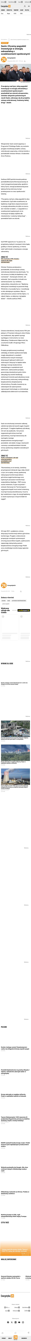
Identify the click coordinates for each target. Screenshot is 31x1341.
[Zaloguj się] (25, 6)
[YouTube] (19, 1322)
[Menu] (29, 6)
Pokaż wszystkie (5, 603)
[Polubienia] (2, 1333)
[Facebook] (8, 1322)
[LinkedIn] (15, 1322)
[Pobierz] (25, 61)
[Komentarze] (15, 1333)
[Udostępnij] (28, 1332)
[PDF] (21, 591)
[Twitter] (11, 1322)
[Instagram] (22, 1322)
